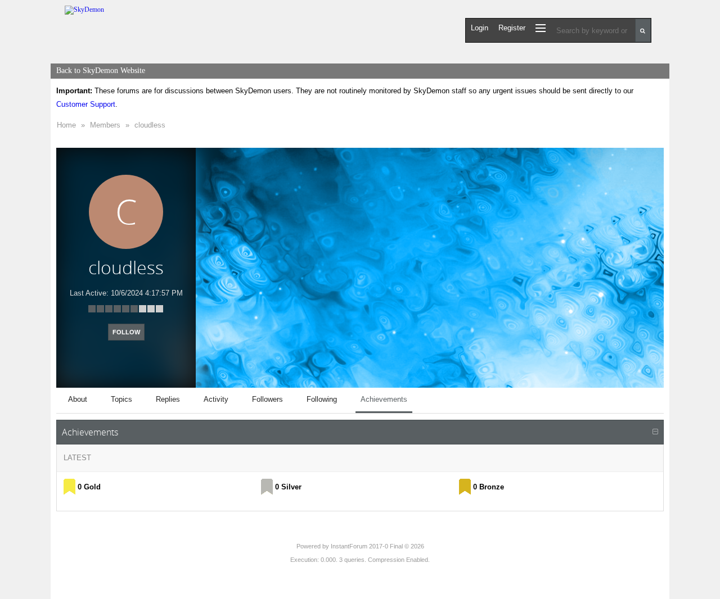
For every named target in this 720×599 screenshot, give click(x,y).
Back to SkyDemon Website (100, 70)
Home (66, 125)
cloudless (149, 125)
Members (105, 125)
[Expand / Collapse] (655, 432)
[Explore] (540, 28)
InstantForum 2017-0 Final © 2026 (377, 546)
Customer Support (85, 104)
